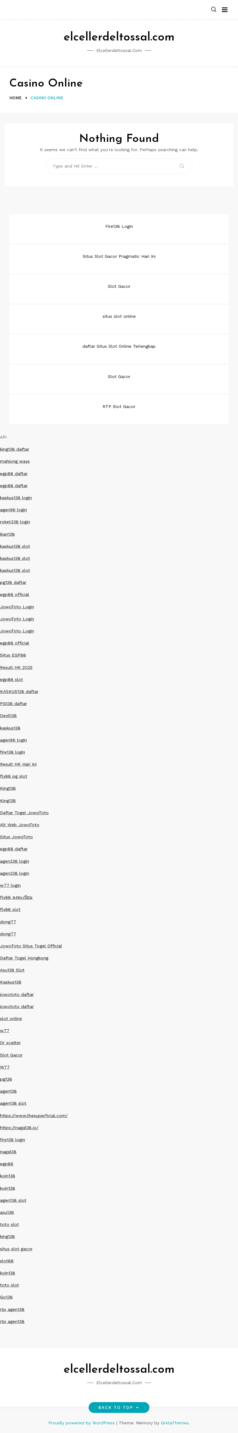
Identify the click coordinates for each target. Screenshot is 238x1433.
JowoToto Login (17, 606)
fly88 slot (10, 909)
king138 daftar (14, 449)
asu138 (7, 1212)
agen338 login (14, 861)
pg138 (6, 1079)
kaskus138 (10, 727)
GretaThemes (175, 1422)
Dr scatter (10, 1042)
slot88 (7, 1260)
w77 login (10, 885)
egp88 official (14, 594)
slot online (11, 1018)
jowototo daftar (17, 994)
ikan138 (7, 534)
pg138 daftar (13, 582)
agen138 (8, 1091)
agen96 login (13, 509)
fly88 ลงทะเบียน (16, 897)
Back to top (116, 1407)
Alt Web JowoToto (19, 824)
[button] (213, 10)
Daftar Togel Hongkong (24, 957)
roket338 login (15, 521)
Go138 (6, 1297)
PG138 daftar (13, 703)
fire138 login (12, 752)
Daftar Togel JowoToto (24, 812)
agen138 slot (13, 1103)
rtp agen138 (12, 1309)
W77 (5, 1067)
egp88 (6, 1163)
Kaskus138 (10, 982)
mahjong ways (15, 461)
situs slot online (119, 316)
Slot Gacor (119, 286)
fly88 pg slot (13, 776)
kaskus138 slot (15, 546)
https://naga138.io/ (19, 1127)
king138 (7, 1236)
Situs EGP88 (13, 655)
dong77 (8, 921)
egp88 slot (11, 679)
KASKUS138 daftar (19, 691)
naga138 (8, 1151)
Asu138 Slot (12, 969)
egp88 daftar (14, 473)
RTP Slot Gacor (119, 406)
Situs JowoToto (16, 836)
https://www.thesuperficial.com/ (34, 1115)
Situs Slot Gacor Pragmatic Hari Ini (119, 256)
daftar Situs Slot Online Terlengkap (119, 346)
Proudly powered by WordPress (82, 1422)
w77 (4, 1030)
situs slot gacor (16, 1248)
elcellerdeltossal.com (119, 38)
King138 (8, 788)
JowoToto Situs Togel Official (31, 945)
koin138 (7, 1175)
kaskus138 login (16, 497)
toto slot (9, 1224)
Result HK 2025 (16, 667)
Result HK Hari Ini (18, 764)
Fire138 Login (119, 226)
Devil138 (8, 715)
